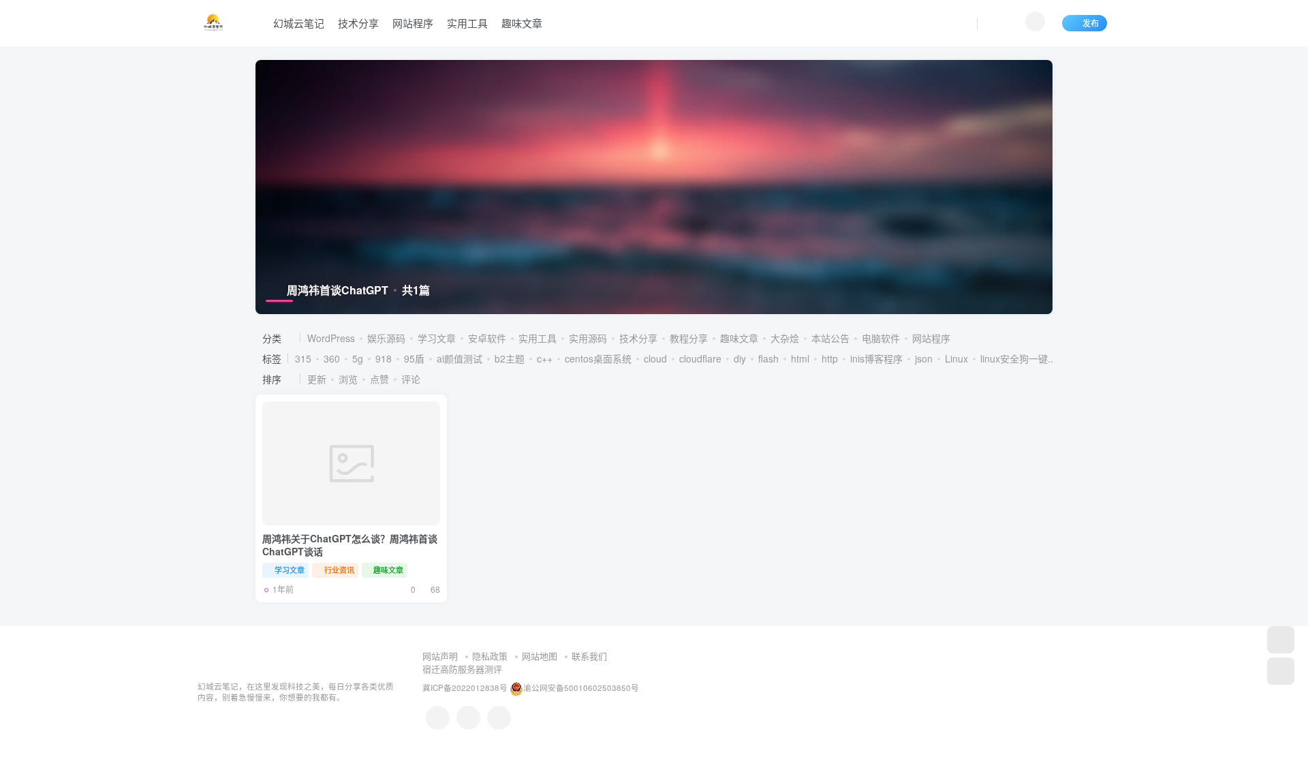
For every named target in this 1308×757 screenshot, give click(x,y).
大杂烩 (784, 338)
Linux (956, 358)
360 (332, 358)
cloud (655, 358)
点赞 (379, 379)
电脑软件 (881, 338)
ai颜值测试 (459, 358)
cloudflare (700, 358)
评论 (410, 379)
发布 (1091, 23)
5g (357, 358)
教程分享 (689, 338)
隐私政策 (490, 655)
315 (303, 358)
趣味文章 (521, 23)
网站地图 (539, 655)
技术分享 (358, 23)
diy (740, 358)
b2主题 (510, 358)
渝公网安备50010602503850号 (581, 687)
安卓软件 (487, 338)
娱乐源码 (386, 338)
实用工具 (467, 23)
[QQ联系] (438, 718)
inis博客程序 (876, 358)
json (924, 358)
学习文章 (437, 338)
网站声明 (440, 655)
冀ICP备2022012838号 (465, 687)
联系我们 (589, 655)
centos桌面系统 (598, 358)
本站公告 (830, 338)
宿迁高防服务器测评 (462, 668)
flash (768, 358)
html (800, 358)
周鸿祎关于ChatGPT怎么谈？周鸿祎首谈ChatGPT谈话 (349, 545)
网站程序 (412, 23)
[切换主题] (1280, 671)
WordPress (331, 338)
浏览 (348, 379)
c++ (544, 358)
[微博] (468, 718)
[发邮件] (499, 718)
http (830, 358)
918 (383, 358)
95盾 (414, 358)
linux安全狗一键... (1018, 358)
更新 (316, 379)
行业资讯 (339, 569)
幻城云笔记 (298, 23)
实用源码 (588, 338)
